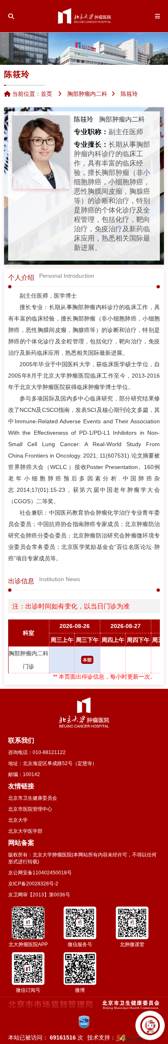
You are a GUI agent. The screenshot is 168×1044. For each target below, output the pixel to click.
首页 (46, 94)
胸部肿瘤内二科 (122, 119)
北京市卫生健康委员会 (32, 798)
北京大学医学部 (25, 831)
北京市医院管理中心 (30, 809)
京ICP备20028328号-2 (33, 884)
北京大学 (18, 820)
